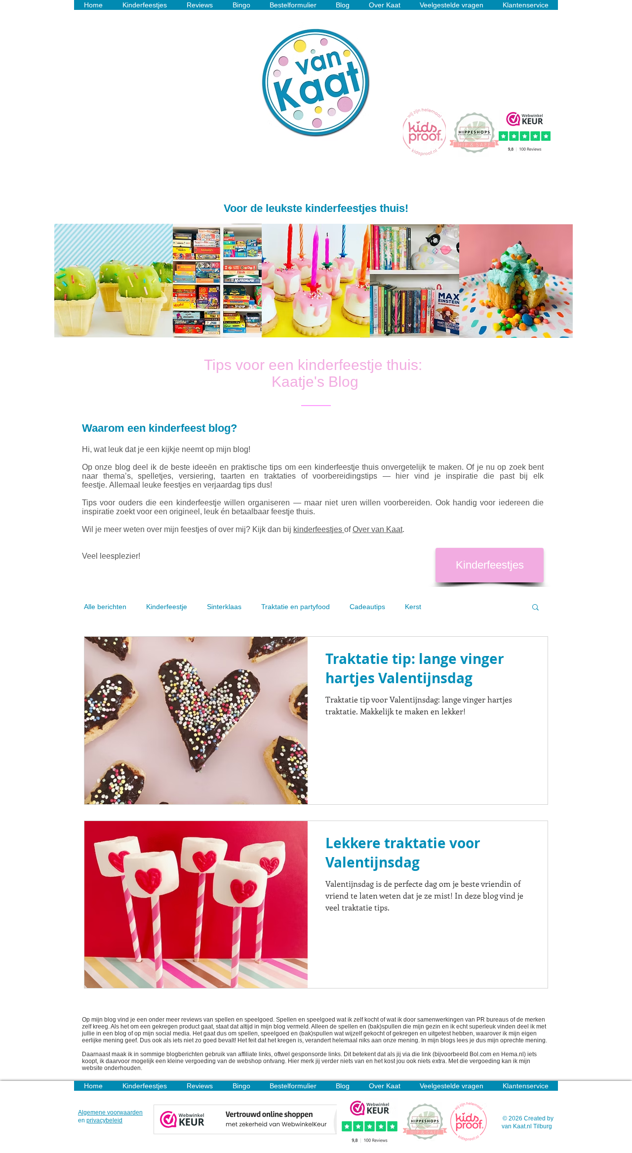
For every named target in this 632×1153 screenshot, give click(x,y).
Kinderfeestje (166, 607)
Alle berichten (105, 607)
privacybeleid (104, 1120)
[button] (535, 608)
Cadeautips (367, 607)
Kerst (413, 607)
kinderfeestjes (318, 529)
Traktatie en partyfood (295, 607)
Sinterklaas (224, 607)
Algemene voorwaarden (110, 1112)
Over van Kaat (377, 529)
